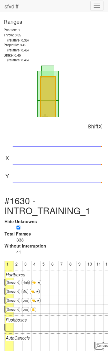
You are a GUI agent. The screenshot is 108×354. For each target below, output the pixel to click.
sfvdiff (11, 6)
